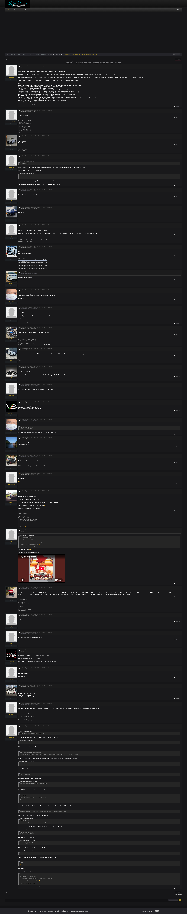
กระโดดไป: (166, 900)
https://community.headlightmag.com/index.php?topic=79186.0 (36, 342)
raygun (11, 696)
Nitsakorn (11, 714)
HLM (61, 54)
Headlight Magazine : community (18, 54)
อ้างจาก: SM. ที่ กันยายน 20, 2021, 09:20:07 (26, 818)
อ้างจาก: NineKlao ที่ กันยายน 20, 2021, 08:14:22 (27, 761)
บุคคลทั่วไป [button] (177, 10)
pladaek (11, 466)
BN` (11, 200)
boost (11, 599)
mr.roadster (11, 484)
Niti (11, 236)
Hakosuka (11, 283)
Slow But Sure (11, 413)
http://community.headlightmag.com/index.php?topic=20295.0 (32, 265)
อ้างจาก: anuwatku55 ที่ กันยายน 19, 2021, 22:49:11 (27, 161)
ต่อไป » (180, 57)
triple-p (11, 77)
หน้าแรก (9, 10)
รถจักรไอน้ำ (11, 338)
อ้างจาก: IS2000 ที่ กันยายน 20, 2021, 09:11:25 (26, 808)
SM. (11, 377)
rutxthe (11, 502)
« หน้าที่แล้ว (176, 57)
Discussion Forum (39, 54)
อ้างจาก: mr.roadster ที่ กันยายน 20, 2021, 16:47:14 (27, 860)
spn (11, 147)
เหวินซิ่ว (11, 395)
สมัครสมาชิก (24, 10)
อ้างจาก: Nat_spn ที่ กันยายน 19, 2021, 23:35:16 (26, 173)
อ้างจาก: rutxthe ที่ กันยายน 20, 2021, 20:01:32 (26, 535)
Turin (11, 319)
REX (11, 218)
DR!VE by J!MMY (56, 54)
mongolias (11, 449)
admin (48, 54)
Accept (157, 911)
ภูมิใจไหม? (11, 301)
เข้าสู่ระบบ (16, 10)
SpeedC (11, 679)
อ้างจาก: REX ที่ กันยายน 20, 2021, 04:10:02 (26, 740)
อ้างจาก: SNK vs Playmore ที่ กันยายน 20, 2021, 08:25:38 (28, 781)
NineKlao (11, 257)
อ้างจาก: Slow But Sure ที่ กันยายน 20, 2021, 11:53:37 (27, 424)
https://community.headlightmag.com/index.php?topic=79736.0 (36, 344)
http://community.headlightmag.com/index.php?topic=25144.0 (32, 262)
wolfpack (11, 626)
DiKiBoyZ (11, 661)
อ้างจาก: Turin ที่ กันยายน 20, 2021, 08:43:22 (26, 792)
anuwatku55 (11, 121)
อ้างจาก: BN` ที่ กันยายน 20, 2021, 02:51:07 (26, 731)
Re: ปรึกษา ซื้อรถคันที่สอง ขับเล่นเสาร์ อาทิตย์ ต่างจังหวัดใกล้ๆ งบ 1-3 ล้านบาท (36, 110)
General (31, 54)
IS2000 (11, 360)
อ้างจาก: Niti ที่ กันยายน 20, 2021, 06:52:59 (26, 749)
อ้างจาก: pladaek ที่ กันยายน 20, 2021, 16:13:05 (26, 850)
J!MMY (51, 54)
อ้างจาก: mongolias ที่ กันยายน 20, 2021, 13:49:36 (27, 840)
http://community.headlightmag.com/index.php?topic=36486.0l (32, 259)
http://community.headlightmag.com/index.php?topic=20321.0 (32, 268)
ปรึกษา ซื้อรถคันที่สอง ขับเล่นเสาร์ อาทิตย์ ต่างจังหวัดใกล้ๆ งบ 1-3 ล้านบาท (81, 54)
